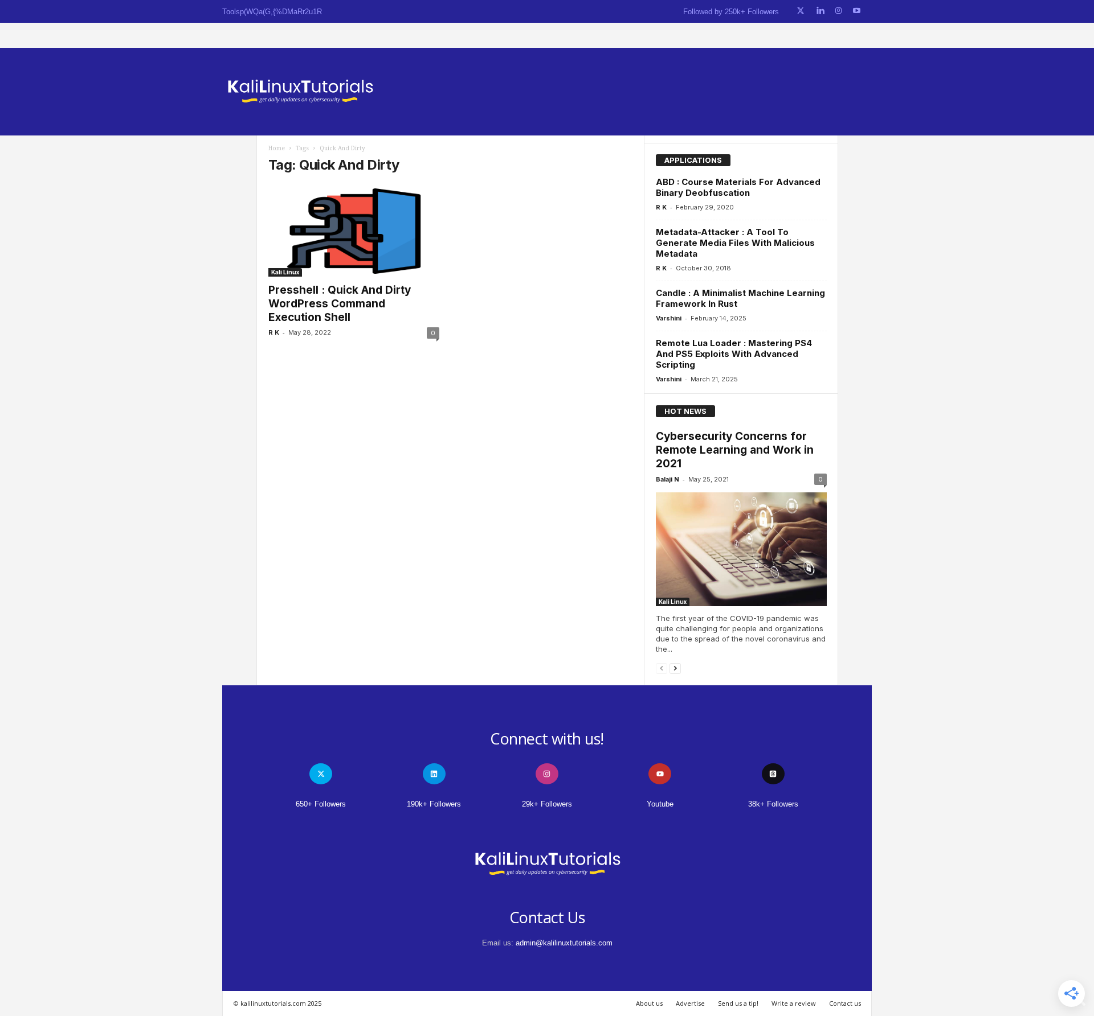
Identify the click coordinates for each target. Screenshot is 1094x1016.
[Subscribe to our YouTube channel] (856, 11)
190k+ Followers (434, 804)
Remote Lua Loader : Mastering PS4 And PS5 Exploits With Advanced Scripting (734, 354)
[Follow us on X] (800, 11)
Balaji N (667, 479)
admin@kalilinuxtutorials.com (564, 943)
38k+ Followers (773, 804)
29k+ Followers (547, 804)
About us (649, 1003)
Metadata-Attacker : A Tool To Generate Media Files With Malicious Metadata (735, 243)
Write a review (793, 1003)
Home (276, 148)
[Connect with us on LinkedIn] (820, 11)
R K (273, 332)
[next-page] (675, 668)
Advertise (690, 1003)
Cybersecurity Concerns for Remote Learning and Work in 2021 (735, 450)
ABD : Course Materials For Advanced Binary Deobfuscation (738, 187)
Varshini (668, 318)
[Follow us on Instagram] (838, 11)
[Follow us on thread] (773, 773)
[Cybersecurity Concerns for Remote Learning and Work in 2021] (741, 549)
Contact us (845, 1003)
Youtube (660, 804)
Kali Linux (285, 272)
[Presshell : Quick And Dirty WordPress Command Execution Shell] (353, 231)
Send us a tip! (738, 1003)
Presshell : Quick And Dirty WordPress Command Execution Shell (339, 303)
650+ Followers (321, 804)
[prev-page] (661, 668)
